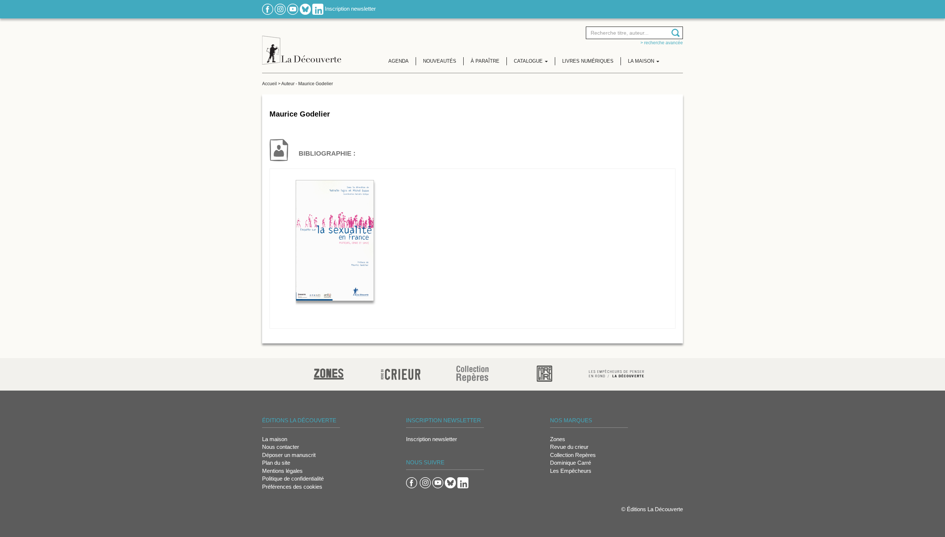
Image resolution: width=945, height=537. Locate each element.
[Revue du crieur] (400, 373)
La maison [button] (642, 61)
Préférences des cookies (292, 487)
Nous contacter (280, 447)
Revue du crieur (569, 447)
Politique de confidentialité (293, 478)
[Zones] (329, 373)
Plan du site (276, 463)
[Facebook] (267, 9)
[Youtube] (292, 9)
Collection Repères (573, 455)
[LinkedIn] (317, 9)
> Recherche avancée (661, 42)
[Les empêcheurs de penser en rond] (616, 373)
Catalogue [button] (529, 61)
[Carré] (544, 373)
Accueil (269, 83)
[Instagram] (280, 9)
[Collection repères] (472, 374)
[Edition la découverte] (301, 44)
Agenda (398, 61)
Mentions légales (282, 471)
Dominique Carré (570, 463)
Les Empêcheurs (570, 471)
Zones (557, 439)
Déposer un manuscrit (289, 455)
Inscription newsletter (350, 9)
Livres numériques (588, 61)
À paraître (485, 61)
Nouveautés (439, 61)
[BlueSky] (305, 9)
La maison (274, 439)
